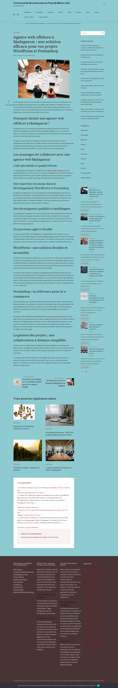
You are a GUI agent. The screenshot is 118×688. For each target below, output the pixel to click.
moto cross (88, 614)
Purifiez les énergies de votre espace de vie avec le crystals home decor (92, 117)
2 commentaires (8, 104)
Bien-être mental (98, 570)
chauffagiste (89, 575)
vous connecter (34, 537)
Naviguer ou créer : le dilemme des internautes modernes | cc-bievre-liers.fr (41, 510)
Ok (98, 685)
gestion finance (90, 603)
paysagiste (97, 614)
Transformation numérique (94, 641)
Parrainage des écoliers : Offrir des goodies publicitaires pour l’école (59, 433)
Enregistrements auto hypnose (23, 592)
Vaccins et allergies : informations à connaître (96, 327)
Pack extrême (18, 569)
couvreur (88, 578)
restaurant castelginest (93, 627)
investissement (90, 608)
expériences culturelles (93, 592)
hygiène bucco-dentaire (92, 605)
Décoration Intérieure (92, 584)
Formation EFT (18, 587)
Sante (87, 12)
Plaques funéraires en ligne (94, 619)
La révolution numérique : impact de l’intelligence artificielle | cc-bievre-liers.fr (43, 488)
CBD (94, 573)
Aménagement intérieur (91, 567)
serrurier (100, 633)
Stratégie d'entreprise (92, 638)
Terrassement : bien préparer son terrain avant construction (92, 79)
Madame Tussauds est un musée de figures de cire (97, 351)
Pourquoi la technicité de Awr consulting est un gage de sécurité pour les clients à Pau (92, 71)
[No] (116, 685)
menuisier (95, 611)
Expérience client (90, 589)
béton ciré (88, 573)
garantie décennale (91, 600)
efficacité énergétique (92, 586)
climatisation (99, 575)
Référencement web (20, 579)
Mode (69, 12)
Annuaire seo (17, 584)
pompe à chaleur (98, 622)
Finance (60, 12)
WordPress (101, 680)
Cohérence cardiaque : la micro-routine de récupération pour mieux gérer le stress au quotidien (92, 102)
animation (88, 570)
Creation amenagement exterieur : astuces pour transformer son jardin (91, 94)
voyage (91, 644)
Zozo (14, 55)
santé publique (90, 633)
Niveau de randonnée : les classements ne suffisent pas (92, 56)
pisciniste (88, 616)
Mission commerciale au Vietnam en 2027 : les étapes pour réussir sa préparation (93, 110)
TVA (86, 644)
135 (85, 371)
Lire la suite (85, 210)
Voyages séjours (43, 17)
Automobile (39, 12)
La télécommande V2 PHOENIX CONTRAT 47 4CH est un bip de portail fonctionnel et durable (96, 245)
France (102, 597)
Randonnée (88, 624)
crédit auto (97, 578)
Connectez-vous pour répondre (27, 507)
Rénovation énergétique (93, 630)
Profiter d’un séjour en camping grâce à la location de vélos (97, 218)
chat (99, 573)
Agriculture (27, 12)
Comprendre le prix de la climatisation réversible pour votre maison (92, 63)
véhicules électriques (92, 649)
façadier (87, 594)
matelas (87, 611)
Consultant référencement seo (23, 572)
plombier (88, 622)
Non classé (84, 154)
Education (51, 12)
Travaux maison (29, 17)
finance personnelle (91, 597)
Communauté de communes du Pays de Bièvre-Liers (41, 3)
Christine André (18, 590)
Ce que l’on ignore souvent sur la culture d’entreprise (58, 469)
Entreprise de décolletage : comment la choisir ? (24, 427)
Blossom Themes (86, 680)
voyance (87, 646)
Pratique (78, 12)
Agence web (29, 520)
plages (95, 616)
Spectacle (88, 635)
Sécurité (96, 12)
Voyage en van (99, 644)
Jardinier (99, 608)
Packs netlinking (18, 577)
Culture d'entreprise (91, 581)
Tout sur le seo (18, 582)
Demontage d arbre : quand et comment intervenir (93, 87)
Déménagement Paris (20, 574)
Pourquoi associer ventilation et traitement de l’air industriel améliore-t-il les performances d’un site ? (92, 48)
